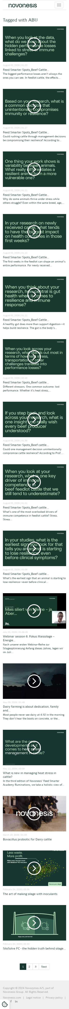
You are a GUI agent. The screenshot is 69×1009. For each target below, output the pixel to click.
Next (44, 966)
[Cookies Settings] (5, 1004)
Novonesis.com (12, 997)
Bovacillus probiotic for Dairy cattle (27, 839)
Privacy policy (54, 997)
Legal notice (33, 997)
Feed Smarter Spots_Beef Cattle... (26, 70)
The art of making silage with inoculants (30, 894)
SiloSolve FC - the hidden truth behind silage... (34, 948)
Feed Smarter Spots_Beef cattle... (26, 382)
